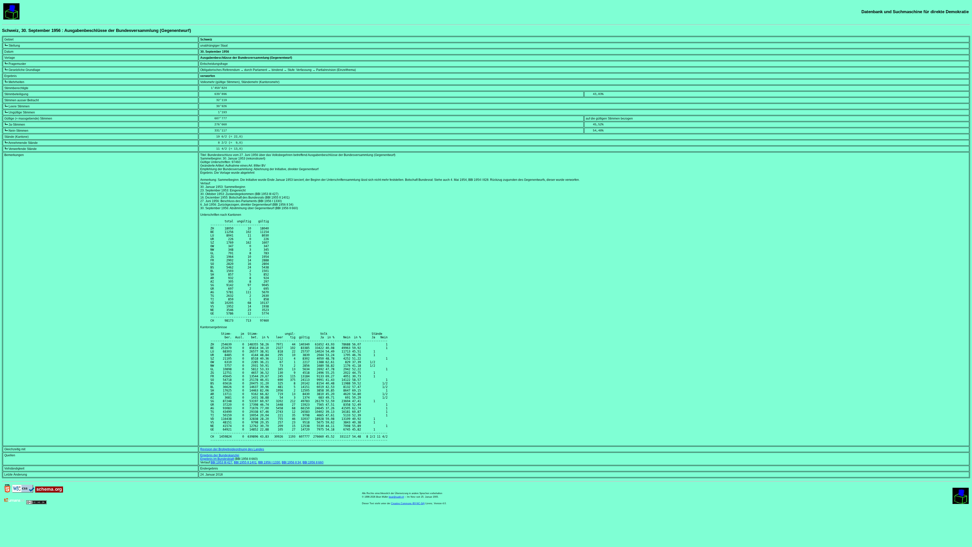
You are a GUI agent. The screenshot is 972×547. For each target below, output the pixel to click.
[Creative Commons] (36, 503)
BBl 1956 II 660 (312, 462)
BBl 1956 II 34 (291, 462)
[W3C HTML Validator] (7, 491)
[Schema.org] (49, 491)
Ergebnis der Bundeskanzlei (219, 455)
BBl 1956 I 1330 (269, 462)
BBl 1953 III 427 (221, 462)
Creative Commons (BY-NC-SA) (408, 503)
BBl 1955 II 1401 (245, 462)
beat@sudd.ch (396, 497)
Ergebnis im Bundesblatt (217, 459)
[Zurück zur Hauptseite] (11, 18)
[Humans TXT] (14, 503)
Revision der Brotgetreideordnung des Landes (232, 449)
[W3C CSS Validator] (23, 491)
